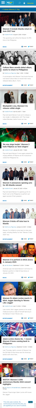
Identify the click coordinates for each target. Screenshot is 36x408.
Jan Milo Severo (8, 265)
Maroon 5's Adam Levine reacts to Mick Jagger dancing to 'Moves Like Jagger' (17, 300)
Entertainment (8, 85)
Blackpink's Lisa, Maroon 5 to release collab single (15, 107)
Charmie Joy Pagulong (10, 73)
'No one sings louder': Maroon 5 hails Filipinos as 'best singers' (16, 145)
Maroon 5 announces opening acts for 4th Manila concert (17, 184)
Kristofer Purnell (8, 34)
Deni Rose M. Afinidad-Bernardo (12, 387)
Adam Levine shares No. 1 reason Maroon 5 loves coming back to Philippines (17, 341)
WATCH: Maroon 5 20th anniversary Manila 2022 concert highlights (17, 382)
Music (5, 47)
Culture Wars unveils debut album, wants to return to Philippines (17, 68)
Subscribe (30, 3)
